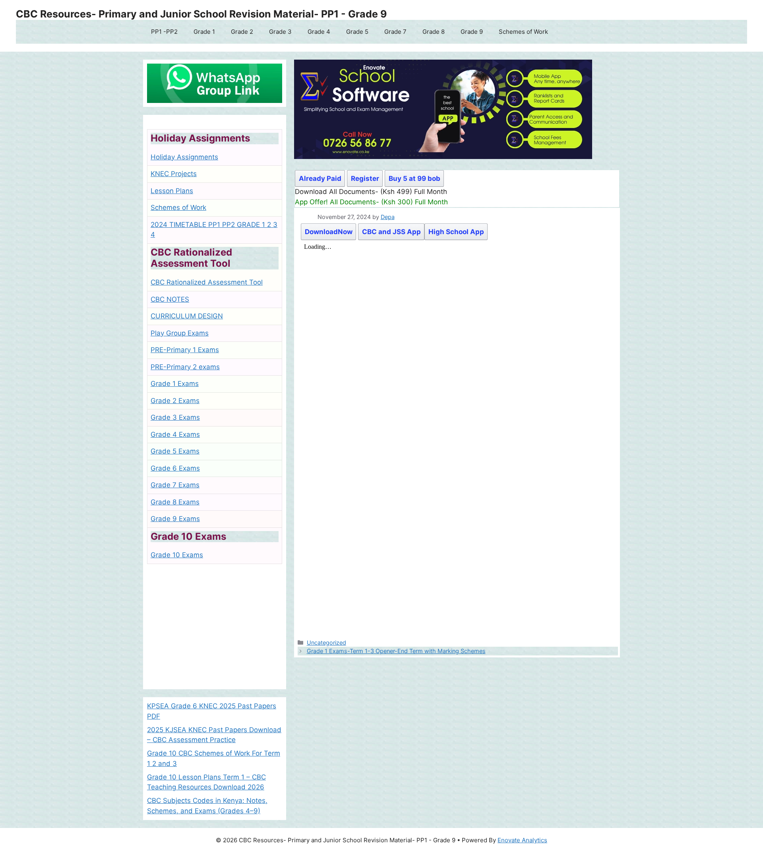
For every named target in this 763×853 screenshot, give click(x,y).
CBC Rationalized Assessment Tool (207, 282)
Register (365, 178)
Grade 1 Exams (175, 384)
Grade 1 (204, 31)
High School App (456, 232)
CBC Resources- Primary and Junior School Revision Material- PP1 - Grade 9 (201, 14)
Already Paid (320, 178)
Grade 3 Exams (175, 417)
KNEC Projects (174, 174)
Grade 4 (319, 31)
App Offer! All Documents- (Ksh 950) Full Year (368, 202)
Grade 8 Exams (175, 502)
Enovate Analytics (522, 840)
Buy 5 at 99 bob (414, 178)
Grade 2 (242, 31)
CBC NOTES (170, 299)
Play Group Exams (180, 333)
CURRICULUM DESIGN (187, 316)
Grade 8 (433, 31)
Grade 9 (472, 31)
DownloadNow (328, 232)
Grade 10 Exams (177, 555)
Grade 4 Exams (175, 434)
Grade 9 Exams (175, 519)
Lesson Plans (172, 191)
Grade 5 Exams (175, 451)
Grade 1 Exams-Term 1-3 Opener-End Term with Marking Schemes (396, 651)
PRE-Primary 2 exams (185, 367)
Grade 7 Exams (175, 485)
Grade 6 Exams (175, 468)
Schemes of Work (523, 31)
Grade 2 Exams (175, 401)
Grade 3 (280, 31)
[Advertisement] (214, 629)
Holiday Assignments (184, 157)
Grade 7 (395, 31)
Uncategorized (326, 642)
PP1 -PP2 (164, 31)
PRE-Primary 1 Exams (185, 350)
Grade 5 (357, 31)
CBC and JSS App (391, 232)
